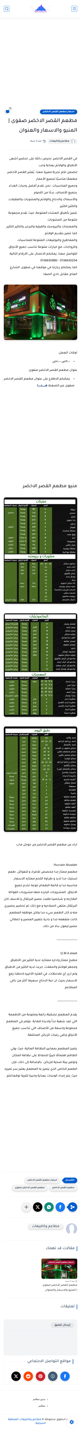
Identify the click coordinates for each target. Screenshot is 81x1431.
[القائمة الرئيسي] (74, 9)
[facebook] (65, 1376)
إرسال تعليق (62, 1325)
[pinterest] (40, 1376)
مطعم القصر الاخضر (63, 1188)
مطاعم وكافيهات (59, 141)
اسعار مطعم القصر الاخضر (58, 111)
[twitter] (16, 1376)
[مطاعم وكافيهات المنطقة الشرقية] (40, 8)
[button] (60, 1207)
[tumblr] (52, 1376)
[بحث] (6, 9)
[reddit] (28, 1376)
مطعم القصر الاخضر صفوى (30, 1188)
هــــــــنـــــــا (42, 385)
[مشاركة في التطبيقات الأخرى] (26, 1207)
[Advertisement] (40, 65)
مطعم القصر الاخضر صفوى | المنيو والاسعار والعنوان (59, 1288)
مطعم (41, 1405)
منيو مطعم (39, 1399)
